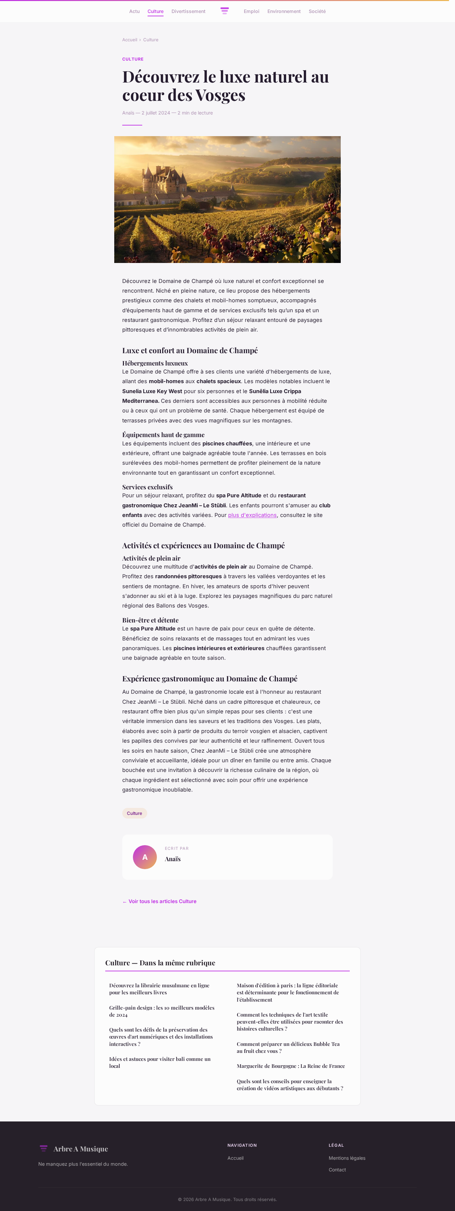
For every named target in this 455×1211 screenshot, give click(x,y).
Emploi (251, 11)
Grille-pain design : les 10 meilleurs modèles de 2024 (162, 1011)
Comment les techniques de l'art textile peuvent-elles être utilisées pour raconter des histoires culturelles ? (290, 1021)
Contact (337, 1169)
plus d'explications (252, 515)
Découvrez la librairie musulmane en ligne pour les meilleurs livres (159, 989)
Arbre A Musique (81, 1148)
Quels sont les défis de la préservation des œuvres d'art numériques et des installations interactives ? (161, 1036)
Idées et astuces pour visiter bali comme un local (160, 1062)
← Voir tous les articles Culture (159, 901)
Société (317, 11)
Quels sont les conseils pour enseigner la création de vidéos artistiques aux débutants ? (290, 1084)
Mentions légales (347, 1158)
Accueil (129, 39)
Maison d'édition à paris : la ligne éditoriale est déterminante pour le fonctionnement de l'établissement (288, 992)
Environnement (284, 11)
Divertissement (189, 11)
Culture (156, 11)
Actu (134, 11)
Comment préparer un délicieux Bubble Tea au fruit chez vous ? (288, 1047)
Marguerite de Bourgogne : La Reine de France (291, 1066)
